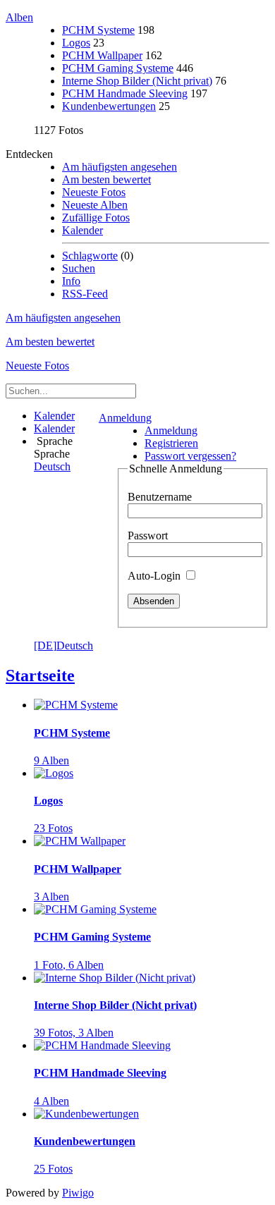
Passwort (148, 536)
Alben (19, 17)
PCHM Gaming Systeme (117, 68)
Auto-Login (155, 576)
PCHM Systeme (98, 30)
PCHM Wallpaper (102, 55)
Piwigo (78, 1193)
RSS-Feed (85, 294)
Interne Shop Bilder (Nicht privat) (137, 81)
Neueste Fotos (94, 192)
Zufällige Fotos (96, 218)
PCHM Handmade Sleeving (125, 93)
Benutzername (160, 497)
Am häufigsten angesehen (119, 167)
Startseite (40, 675)
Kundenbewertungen (109, 106)
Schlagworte (90, 256)
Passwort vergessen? (190, 456)
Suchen (78, 268)
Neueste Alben (95, 205)
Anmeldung (125, 418)
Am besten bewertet (106, 179)
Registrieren (171, 443)
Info (71, 281)
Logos (76, 43)
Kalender (82, 230)
